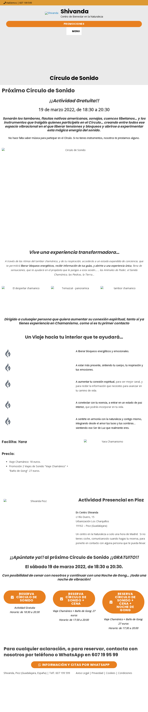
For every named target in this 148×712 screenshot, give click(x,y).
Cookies (110, 673)
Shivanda (75, 11)
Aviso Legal (82, 673)
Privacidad (97, 673)
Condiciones (125, 673)
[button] (74, 24)
